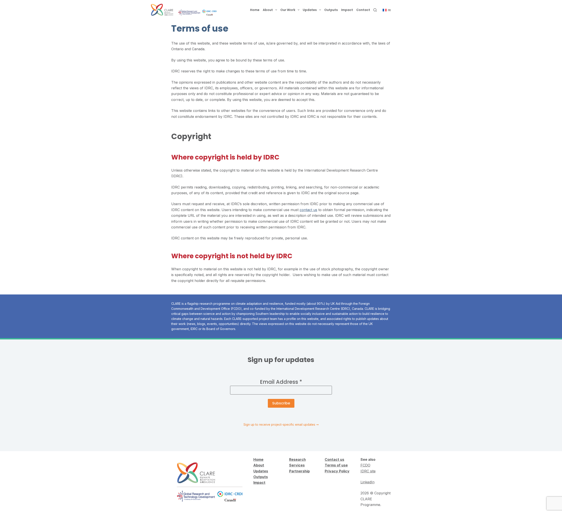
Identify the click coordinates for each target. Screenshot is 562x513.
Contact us (334, 459)
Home (254, 10)
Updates (310, 10)
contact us (308, 210)
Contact (363, 10)
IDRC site (368, 471)
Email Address (281, 382)
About (268, 10)
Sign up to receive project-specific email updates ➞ (281, 424)
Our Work (287, 10)
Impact (347, 10)
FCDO (365, 465)
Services (297, 465)
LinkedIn (367, 482)
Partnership (299, 471)
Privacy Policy (337, 471)
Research (297, 459)
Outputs (331, 10)
